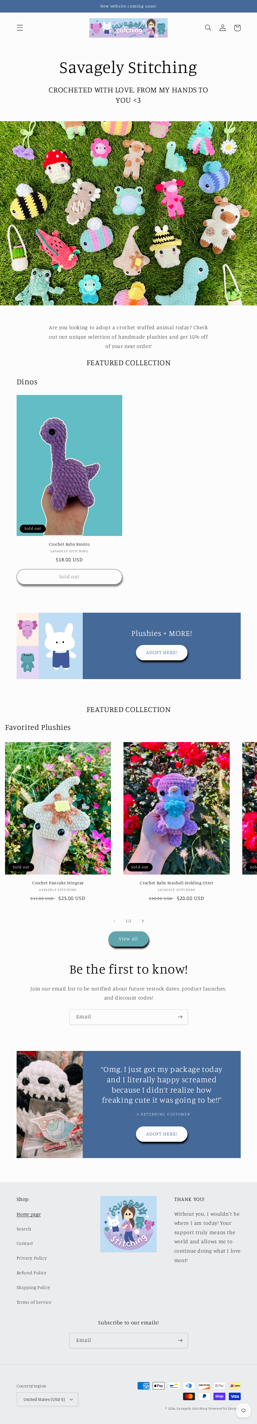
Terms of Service (34, 1302)
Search (24, 1228)
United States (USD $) (44, 1399)
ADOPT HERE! (162, 652)
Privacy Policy (32, 1257)
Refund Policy (32, 1272)
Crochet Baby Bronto (69, 544)
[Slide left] (114, 921)
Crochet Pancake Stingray (58, 882)
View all (128, 939)
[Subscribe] (180, 1017)
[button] (20, 28)
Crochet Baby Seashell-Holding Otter (176, 882)
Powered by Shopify (224, 1408)
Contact (25, 1243)
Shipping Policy (33, 1287)
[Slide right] (142, 921)
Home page (29, 1214)
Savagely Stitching (192, 1408)
